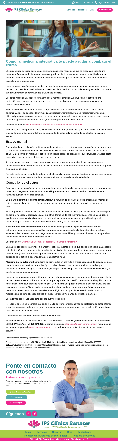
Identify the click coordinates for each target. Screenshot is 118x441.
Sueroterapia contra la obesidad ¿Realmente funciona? (49, 241)
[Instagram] (28, 413)
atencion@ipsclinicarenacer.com (81, 324)
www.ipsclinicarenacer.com (42, 327)
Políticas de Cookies (84, 435)
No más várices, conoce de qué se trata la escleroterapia (54, 124)
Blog (92, 10)
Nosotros (82, 10)
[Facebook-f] (34, 413)
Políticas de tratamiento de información (46, 435)
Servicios (71, 10)
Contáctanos (84, 432)
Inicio (28, 432)
